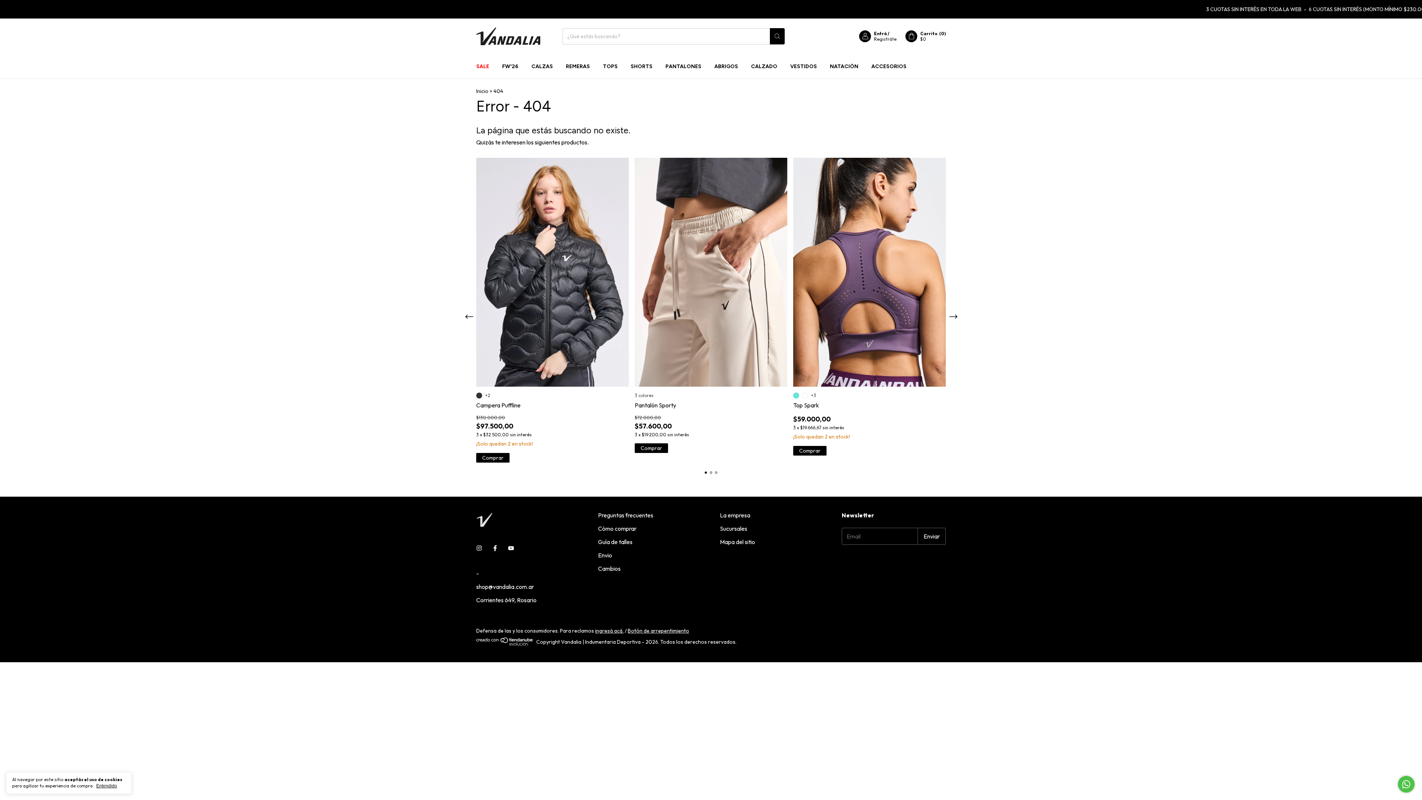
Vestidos (803, 66)
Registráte (885, 39)
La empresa (735, 515)
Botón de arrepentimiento (658, 630)
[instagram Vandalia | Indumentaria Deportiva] (479, 548)
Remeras (578, 66)
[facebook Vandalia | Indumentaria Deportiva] (495, 548)
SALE (482, 66)
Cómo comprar (617, 528)
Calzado (764, 66)
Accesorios (889, 66)
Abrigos (726, 66)
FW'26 (510, 66)
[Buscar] (777, 36)
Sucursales (733, 528)
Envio (605, 555)
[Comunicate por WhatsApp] (1406, 784)
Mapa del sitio (737, 542)
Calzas (542, 66)
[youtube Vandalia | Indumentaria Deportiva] (511, 548)
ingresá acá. (609, 630)
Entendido (106, 786)
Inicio (482, 91)
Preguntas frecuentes (625, 515)
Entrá (880, 33)
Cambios (609, 568)
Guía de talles (615, 542)
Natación (844, 66)
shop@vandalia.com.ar (505, 586)
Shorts (641, 66)
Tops (610, 66)
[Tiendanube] (505, 644)
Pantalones (683, 66)
